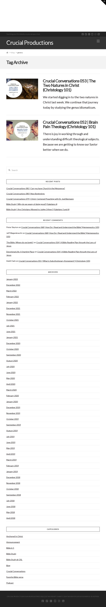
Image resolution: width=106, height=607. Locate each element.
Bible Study (11, 554)
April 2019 (10, 454)
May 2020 (10, 378)
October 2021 (12, 320)
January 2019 (12, 471)
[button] (98, 41)
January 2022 (12, 302)
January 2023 (12, 279)
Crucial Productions (29, 42)
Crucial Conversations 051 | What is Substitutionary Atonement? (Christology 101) (54, 261)
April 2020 (10, 384)
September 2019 (13, 425)
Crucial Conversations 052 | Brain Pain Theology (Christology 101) (70, 124)
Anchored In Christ (14, 536)
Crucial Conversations (15, 571)
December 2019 (13, 407)
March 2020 (11, 390)
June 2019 (10, 442)
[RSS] (99, 34)
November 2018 (13, 483)
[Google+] (89, 34)
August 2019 (12, 430)
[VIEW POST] (22, 89)
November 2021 (13, 314)
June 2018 (10, 506)
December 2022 (13, 285)
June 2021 (10, 331)
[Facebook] (83, 34)
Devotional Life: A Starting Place (20, 252)
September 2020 (13, 355)
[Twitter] (86, 34)
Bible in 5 (10, 548)
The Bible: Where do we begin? (19, 242)
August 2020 (12, 361)
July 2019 (10, 436)
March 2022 (11, 291)
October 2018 (12, 489)
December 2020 (13, 343)
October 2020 (12, 349)
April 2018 (10, 518)
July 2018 (10, 501)
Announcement (13, 542)
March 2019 (11, 460)
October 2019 (12, 419)
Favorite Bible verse (14, 577)
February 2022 (12, 296)
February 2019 (12, 466)
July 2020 (10, 366)
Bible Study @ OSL (14, 559)
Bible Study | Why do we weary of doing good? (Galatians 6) (31, 204)
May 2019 (10, 448)
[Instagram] (95, 34)
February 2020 (12, 395)
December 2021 (13, 308)
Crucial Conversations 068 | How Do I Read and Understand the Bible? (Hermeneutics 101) (60, 227)
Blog (8, 565)
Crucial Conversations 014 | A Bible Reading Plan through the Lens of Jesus (51, 244)
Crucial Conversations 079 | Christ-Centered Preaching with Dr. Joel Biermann (40, 199)
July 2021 (10, 326)
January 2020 (12, 401)
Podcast (10, 583)
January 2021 (12, 337)
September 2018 (13, 495)
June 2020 (10, 372)
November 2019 (13, 413)
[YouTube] (92, 34)
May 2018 (10, 512)
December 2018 (13, 477)
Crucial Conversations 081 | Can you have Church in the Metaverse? (35, 188)
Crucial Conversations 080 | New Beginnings (25, 193)
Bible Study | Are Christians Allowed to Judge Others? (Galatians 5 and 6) (37, 209)
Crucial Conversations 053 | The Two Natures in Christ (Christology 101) (69, 85)
